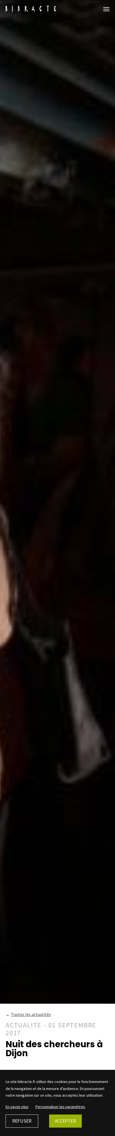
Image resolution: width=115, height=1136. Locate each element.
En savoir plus (17, 1106)
